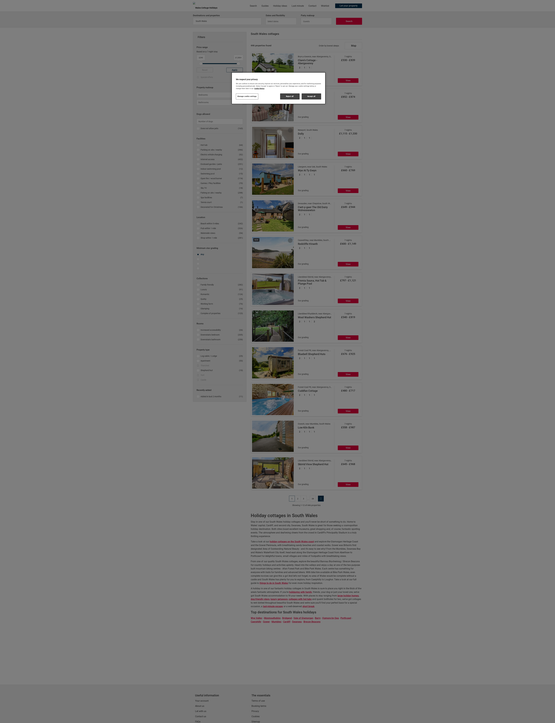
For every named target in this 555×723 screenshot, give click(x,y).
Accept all (311, 96)
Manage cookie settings (247, 96)
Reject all (290, 96)
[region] (278, 88)
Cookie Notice (259, 88)
